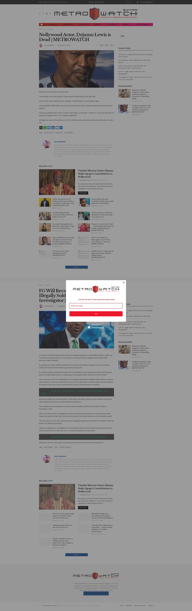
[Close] (123, 282)
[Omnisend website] (96, 326)
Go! (96, 314)
